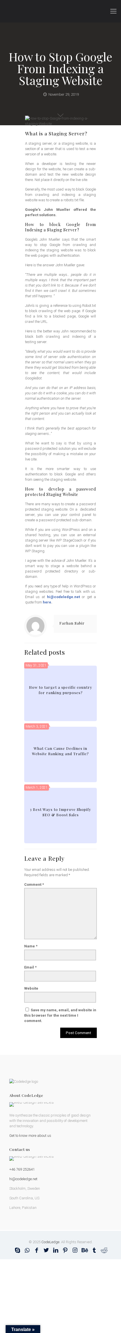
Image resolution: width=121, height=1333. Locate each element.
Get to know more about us (30, 1135)
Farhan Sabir (72, 623)
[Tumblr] (94, 1250)
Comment (34, 884)
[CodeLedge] (60, 11)
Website (31, 988)
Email (30, 967)
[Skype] (17, 1250)
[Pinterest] (65, 1250)
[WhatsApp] (27, 1250)
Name (30, 946)
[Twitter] (46, 1250)
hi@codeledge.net (63, 597)
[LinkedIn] (56, 1250)
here (47, 602)
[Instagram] (75, 1250)
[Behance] (84, 1250)
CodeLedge (50, 1242)
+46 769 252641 (22, 1169)
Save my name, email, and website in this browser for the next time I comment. (60, 1015)
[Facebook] (37, 1250)
